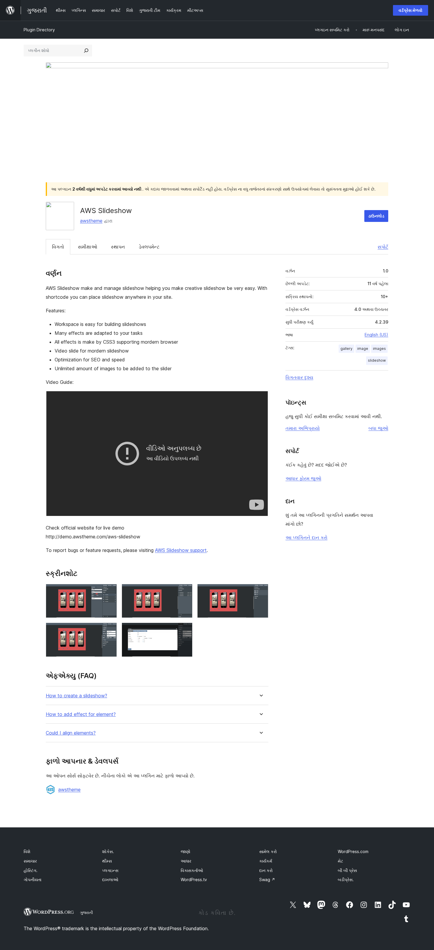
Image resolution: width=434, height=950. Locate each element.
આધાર (186, 860)
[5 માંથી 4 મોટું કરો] (109, 631)
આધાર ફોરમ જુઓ (303, 478)
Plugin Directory (39, 29)
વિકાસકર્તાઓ (192, 870)
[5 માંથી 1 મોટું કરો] (109, 592)
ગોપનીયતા (32, 879)
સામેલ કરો (268, 851)
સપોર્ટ (383, 247)
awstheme (91, 221)
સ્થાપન (118, 247)
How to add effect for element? (81, 714)
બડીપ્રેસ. (346, 879)
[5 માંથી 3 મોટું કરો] (260, 592)
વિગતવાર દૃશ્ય (299, 377)
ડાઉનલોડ (376, 215)
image (362, 348)
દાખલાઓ (110, 879)
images (379, 348)
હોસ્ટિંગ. (30, 870)
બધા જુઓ (378, 428)
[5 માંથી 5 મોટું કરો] (184, 631)
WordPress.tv (194, 879)
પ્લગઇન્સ (110, 870)
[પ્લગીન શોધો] (86, 50)
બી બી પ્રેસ (347, 870)
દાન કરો (266, 870)
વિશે (27, 851)
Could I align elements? (71, 733)
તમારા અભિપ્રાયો (302, 428)
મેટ (340, 860)
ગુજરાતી (86, 912)
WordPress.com (353, 851)
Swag (267, 879)
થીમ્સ (107, 860)
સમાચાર (30, 860)
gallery (346, 348)
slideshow (377, 360)
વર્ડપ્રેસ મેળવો (410, 10)
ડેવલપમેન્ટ (149, 247)
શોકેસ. (108, 851)
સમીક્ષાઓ (87, 247)
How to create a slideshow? (76, 696)
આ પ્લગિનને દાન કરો (306, 537)
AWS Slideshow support (181, 550)
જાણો (185, 851)
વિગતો (58, 247)
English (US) (376, 334)
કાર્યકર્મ (265, 860)
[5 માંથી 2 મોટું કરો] (184, 592)
